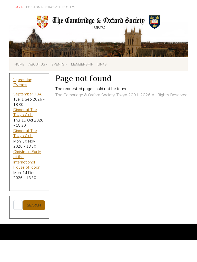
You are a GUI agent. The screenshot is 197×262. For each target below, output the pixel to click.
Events (58, 64)
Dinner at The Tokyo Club (25, 112)
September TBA (27, 94)
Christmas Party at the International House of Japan (27, 159)
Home (19, 64)
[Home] (98, 15)
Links (102, 64)
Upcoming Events (22, 82)
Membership (82, 64)
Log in (18, 7)
